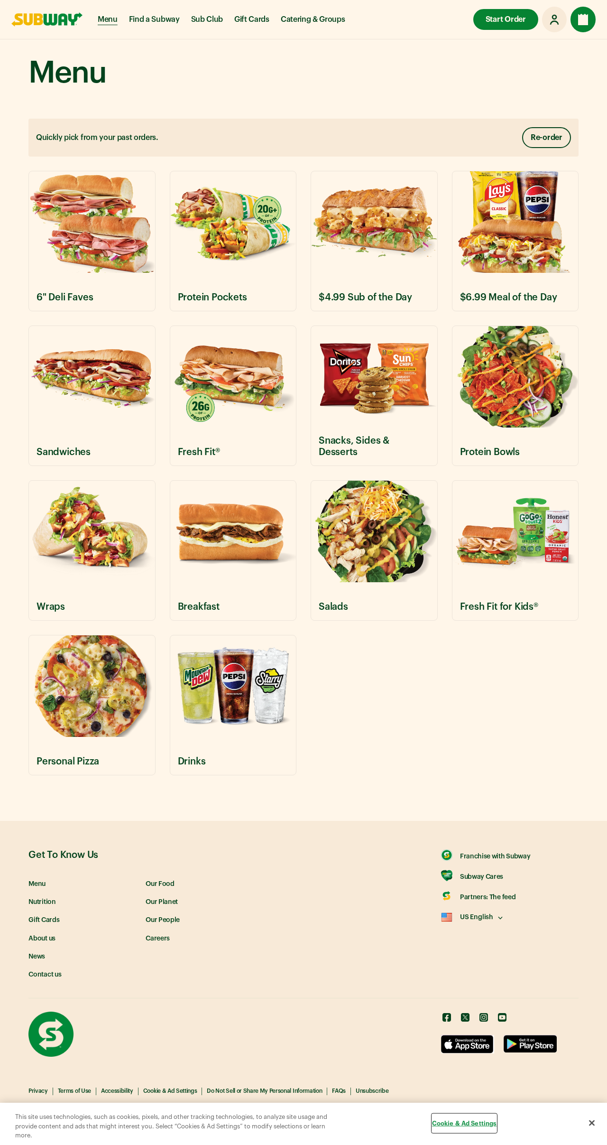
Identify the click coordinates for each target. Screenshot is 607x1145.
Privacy (38, 1091)
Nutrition (42, 902)
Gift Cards (251, 19)
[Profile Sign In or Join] (554, 19)
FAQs (339, 1091)
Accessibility (117, 1091)
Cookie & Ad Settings (170, 1091)
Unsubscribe (372, 1091)
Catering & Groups (313, 19)
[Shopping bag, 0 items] (583, 19)
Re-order (546, 137)
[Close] (591, 1122)
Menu (108, 19)
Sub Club (207, 19)
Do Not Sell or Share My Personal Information (264, 1091)
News (36, 956)
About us (41, 938)
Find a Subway (154, 19)
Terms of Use (74, 1091)
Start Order (506, 19)
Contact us (45, 974)
